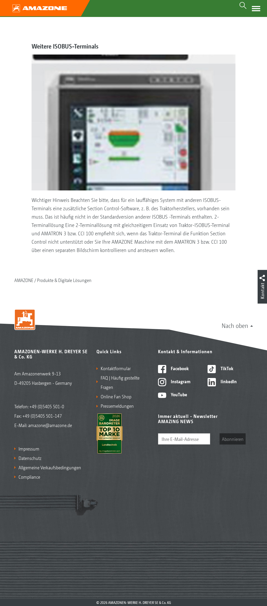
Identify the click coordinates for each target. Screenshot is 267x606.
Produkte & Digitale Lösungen (64, 280)
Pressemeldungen (117, 405)
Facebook (179, 368)
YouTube (178, 394)
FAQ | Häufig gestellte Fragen (120, 382)
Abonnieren (233, 438)
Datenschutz (30, 457)
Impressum (29, 448)
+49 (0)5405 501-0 (46, 406)
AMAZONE (23, 280)
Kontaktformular (116, 368)
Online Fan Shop (116, 396)
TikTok (226, 368)
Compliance (29, 476)
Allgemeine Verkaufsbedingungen (50, 467)
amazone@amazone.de (50, 425)
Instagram (180, 381)
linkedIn (228, 381)
